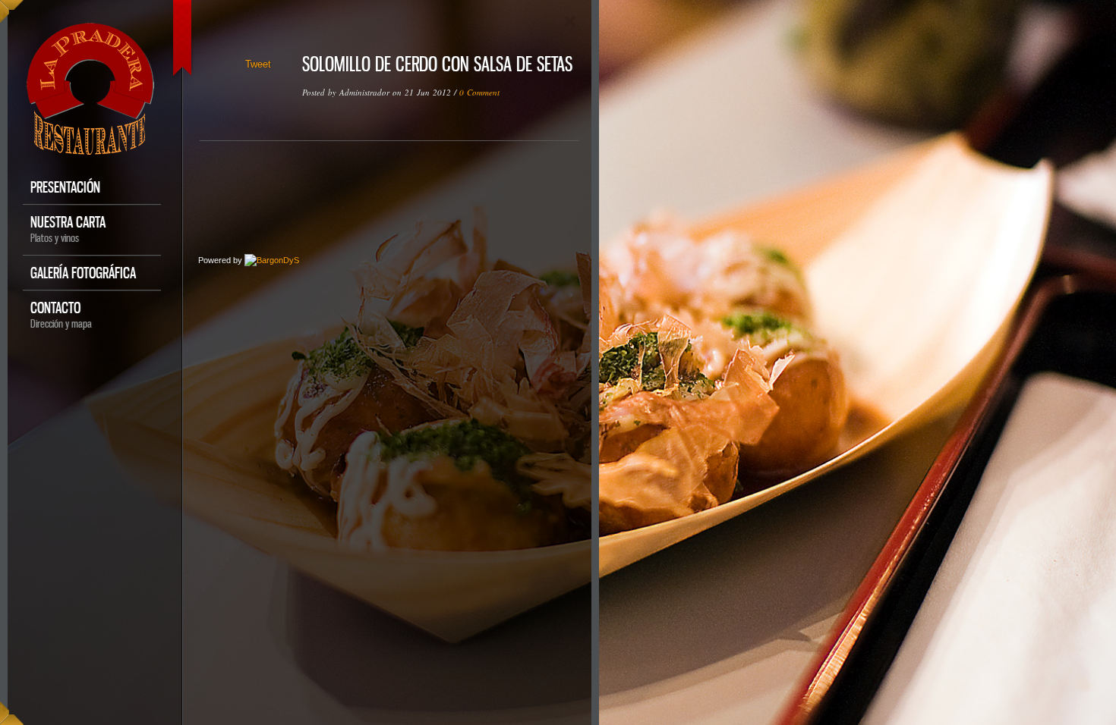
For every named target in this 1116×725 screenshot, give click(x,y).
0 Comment (479, 92)
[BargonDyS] (271, 260)
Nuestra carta (68, 228)
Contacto (61, 314)
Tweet (258, 64)
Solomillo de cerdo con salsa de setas (437, 64)
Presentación (65, 187)
